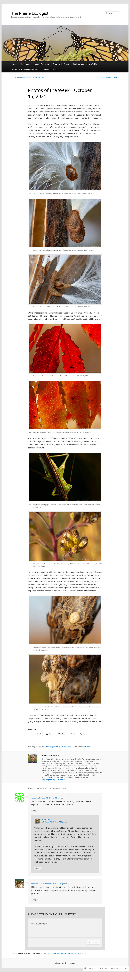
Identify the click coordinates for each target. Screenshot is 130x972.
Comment (93, 942)
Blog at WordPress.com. (65, 963)
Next (116, 77)
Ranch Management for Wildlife (85, 64)
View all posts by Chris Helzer (54, 779)
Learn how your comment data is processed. (67, 953)
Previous (106, 77)
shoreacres (35, 884)
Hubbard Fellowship (41, 64)
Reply (34, 811)
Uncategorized (52, 746)
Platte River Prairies (50, 69)
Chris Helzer (25, 64)
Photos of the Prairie (61, 64)
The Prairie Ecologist (29, 13)
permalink (86, 746)
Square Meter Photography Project (25, 69)
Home (14, 64)
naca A (33, 798)
